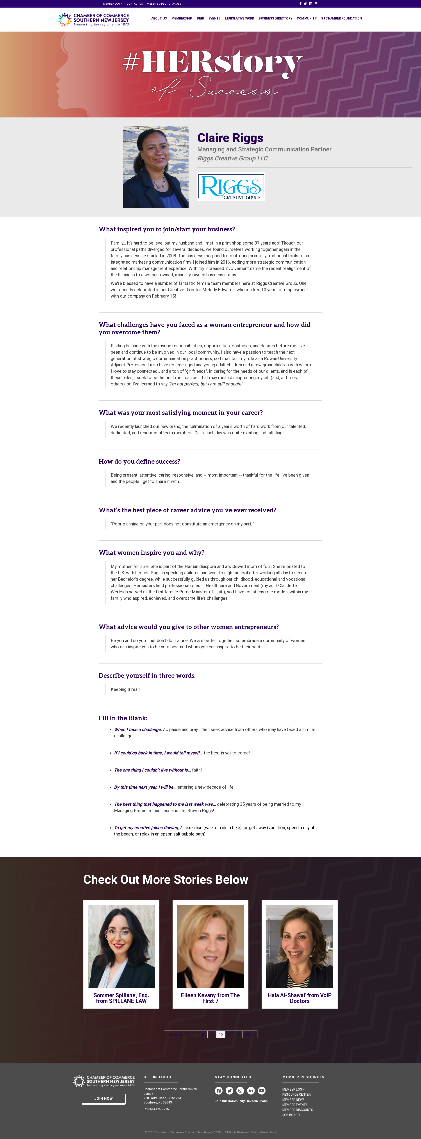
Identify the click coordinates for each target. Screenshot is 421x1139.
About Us (159, 18)
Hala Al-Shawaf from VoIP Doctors (300, 998)
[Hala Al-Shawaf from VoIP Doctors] (299, 946)
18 (238, 1034)
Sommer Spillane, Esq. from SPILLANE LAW (121, 998)
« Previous (174, 1034)
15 (212, 1034)
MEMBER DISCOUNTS (297, 1110)
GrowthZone (268, 1132)
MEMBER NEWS (293, 1100)
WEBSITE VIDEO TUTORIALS (164, 3)
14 (203, 1034)
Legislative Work (239, 18)
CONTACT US (135, 3)
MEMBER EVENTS (295, 1105)
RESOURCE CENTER (296, 1094)
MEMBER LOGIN (112, 3)
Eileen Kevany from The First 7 (210, 998)
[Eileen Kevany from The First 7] (210, 946)
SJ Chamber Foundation (341, 18)
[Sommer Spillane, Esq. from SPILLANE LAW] (121, 946)
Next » (250, 1034)
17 (230, 1034)
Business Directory (275, 18)
